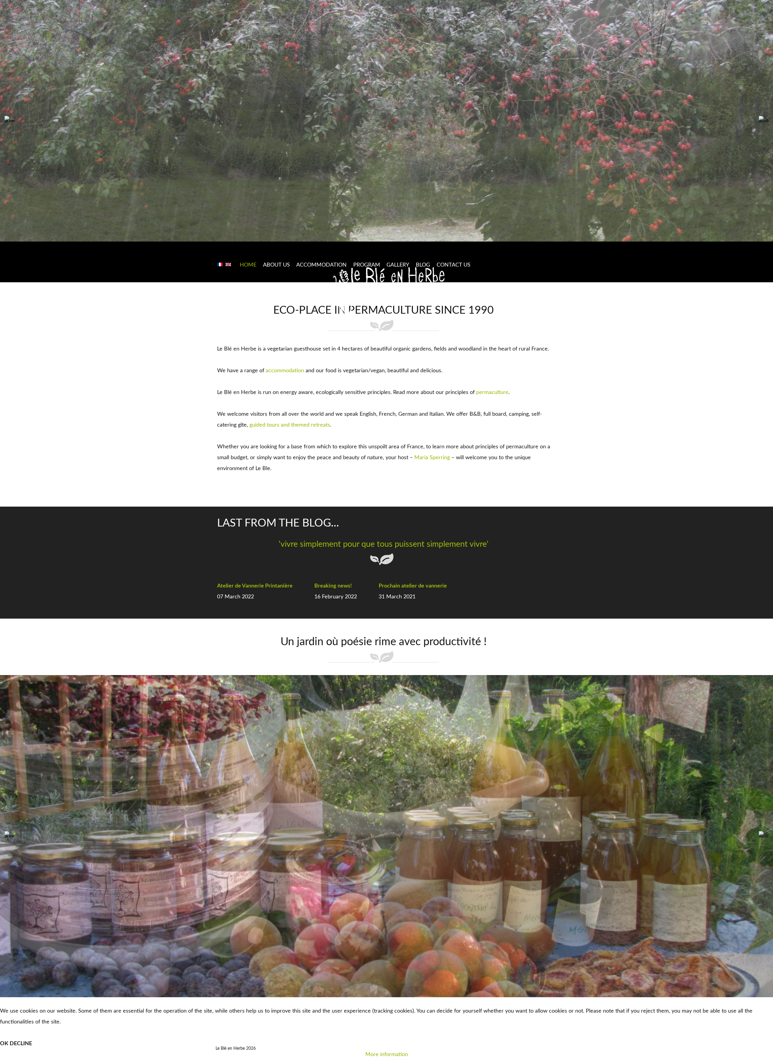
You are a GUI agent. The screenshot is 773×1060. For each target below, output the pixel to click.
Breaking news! (333, 586)
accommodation (285, 370)
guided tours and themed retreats (289, 425)
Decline (21, 1043)
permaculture (492, 392)
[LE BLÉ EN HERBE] (389, 292)
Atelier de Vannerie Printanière (255, 586)
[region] (386, 121)
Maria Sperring (432, 457)
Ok (4, 1043)
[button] (9, 121)
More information (386, 1054)
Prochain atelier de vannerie (413, 586)
